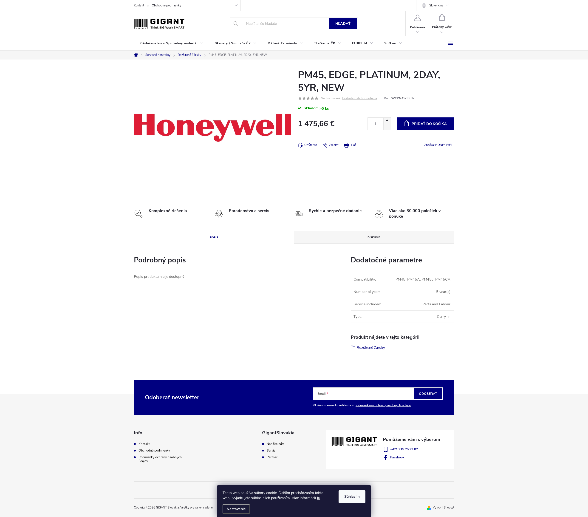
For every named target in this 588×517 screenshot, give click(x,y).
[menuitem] (171, 43)
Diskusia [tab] (374, 237)
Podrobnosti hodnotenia (359, 98)
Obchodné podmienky (166, 5)
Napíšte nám (276, 444)
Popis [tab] (214, 237)
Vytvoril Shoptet (443, 508)
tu (318, 497)
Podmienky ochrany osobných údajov (160, 459)
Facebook (397, 457)
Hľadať (343, 23)
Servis (271, 450)
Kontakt (139, 5)
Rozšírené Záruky (371, 347)
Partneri (272, 457)
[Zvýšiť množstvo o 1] (387, 121)
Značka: (439, 145)
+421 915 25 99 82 (404, 449)
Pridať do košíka (429, 123)
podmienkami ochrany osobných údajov (383, 405)
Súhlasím (352, 496)
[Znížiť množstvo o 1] (387, 127)
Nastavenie (236, 508)
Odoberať (428, 394)
